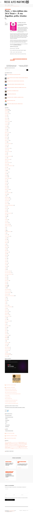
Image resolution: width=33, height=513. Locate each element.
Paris (5, 297)
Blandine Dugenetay (21, 442)
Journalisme (6, 234)
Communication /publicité (8, 156)
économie (6, 176)
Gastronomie (6, 203)
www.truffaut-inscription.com (17, 44)
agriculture (6, 118)
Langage (6, 237)
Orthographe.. (6, 294)
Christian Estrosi (10, 443)
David (18, 443)
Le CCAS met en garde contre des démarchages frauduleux (13, 393)
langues (6, 239)
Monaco (6, 275)
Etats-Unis (6, 186)
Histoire (6, 214)
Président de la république (8, 306)
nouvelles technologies (8, 292)
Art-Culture (7, 471)
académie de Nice (6, 442)
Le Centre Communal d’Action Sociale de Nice (11, 390)
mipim (6, 264)
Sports (6, 327)
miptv (12, 446)
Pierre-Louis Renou (25, 447)
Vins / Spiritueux (7, 350)
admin (5, 22)
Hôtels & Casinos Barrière (22, 444)
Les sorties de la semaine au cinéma (11, 435)
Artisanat (6, 9)
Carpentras (6, 145)
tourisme (23, 448)
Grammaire (6, 208)
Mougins (6, 282)
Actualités (6, 109)
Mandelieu (6, 247)
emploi (6, 181)
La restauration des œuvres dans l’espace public (11, 400)
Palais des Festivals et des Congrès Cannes (14, 447)
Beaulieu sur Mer (7, 132)
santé (20, 448)
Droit (5, 170)
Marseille (6, 250)
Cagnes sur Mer (7, 140)
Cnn (5, 423)
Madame (6, 245)
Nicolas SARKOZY (7, 289)
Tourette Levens (7, 335)
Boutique (6, 138)
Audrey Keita (14, 442)
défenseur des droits (7, 159)
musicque (6, 285)
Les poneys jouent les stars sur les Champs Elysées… (22, 464)
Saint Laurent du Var (7, 316)
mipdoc (6, 261)
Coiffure (6, 154)
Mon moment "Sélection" (8, 272)
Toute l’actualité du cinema (10, 433)
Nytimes (6, 418)
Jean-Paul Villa (15, 445)
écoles (6, 173)
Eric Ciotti (13, 444)
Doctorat (6, 167)
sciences (6, 319)
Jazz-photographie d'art (8, 231)
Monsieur (6, 277)
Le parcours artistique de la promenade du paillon (11, 403)
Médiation (6, 255)
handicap (6, 211)
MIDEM (11, 446)
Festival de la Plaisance (8, 192)
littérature (6, 242)
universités (6, 344)
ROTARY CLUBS (7, 314)
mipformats (6, 263)
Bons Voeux (6, 137)
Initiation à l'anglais (7, 224)
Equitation (6, 183)
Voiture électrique (7, 353)
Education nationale (7, 178)
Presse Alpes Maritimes (11, 510)
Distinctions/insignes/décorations (9, 165)
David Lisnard (21, 443)
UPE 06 (6, 345)
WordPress (10, 511)
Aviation (6, 129)
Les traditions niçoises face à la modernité (10, 401)
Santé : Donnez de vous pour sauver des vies (11, 392)
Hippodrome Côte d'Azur (8, 213)
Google (6, 206)
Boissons (6, 135)
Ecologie (6, 175)
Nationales (9, 9)
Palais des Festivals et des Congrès (9, 295)
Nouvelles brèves (7, 113)
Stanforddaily (7, 426)
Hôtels (6, 216)
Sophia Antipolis (7, 325)
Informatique (6, 222)
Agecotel (6, 115)
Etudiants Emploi (7, 189)
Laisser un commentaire (7, 24)
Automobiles (6, 127)
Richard (12, 448)
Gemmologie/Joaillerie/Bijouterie (9, 205)
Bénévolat (6, 134)
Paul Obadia (22, 447)
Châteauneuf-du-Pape (8, 151)
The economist (7, 420)
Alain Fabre (9, 442)
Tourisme (6, 336)
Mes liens (21, 510)
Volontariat (6, 356)
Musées (6, 283)
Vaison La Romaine (7, 347)
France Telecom (7, 200)
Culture (6, 157)
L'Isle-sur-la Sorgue (7, 236)
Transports (6, 339)
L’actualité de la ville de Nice (10, 387)
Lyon (5, 244)
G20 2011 (6, 202)
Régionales (6, 313)
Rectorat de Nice (7, 311)
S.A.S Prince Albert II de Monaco (17, 448)
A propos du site (25, 510)
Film (5, 195)
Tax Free (6, 330)
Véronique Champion (26, 448)
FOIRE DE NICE (7, 197)
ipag (5, 227)
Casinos (6, 146)
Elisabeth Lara (10, 444)
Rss (27, 510)
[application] (16, 366)
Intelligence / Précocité (8, 225)
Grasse (18, 444)
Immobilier (6, 219)
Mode (5, 269)
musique (6, 286)
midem (6, 256)
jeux (5, 233)
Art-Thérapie (6, 124)
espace (6, 184)
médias (6, 253)
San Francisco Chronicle (8, 415)
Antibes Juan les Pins (7, 121)
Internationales (7, 110)
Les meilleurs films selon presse (11, 438)
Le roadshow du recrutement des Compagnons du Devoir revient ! (9, 475)
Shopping (6, 337)
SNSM (6, 322)
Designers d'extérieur (8, 162)
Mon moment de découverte (8, 274)
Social (5, 324)
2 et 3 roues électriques (8, 354)
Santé (5, 317)
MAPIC (10, 446)
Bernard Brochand (17, 442)
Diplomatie (6, 164)
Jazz (5, 230)
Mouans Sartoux (7, 280)
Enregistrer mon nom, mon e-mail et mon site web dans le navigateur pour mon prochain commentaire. (16, 497)
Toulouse (6, 333)
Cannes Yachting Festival (8, 143)
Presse (6, 308)
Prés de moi (6, 305)
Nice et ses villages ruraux (8, 398)
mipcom (6, 258)
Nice (5, 287)
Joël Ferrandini (19, 445)
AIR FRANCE (6, 119)
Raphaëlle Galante (6, 448)
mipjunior (6, 266)
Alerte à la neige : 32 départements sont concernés (9, 464)
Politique (6, 300)
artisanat (12, 442)
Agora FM (6, 116)
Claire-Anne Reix (15, 443)
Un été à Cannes (7, 342)
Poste (5, 303)
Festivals (6, 194)
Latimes (6, 421)
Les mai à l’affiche (7, 395)
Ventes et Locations (7, 348)
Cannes (6, 443)
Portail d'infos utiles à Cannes (9, 430)
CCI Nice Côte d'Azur (7, 148)
